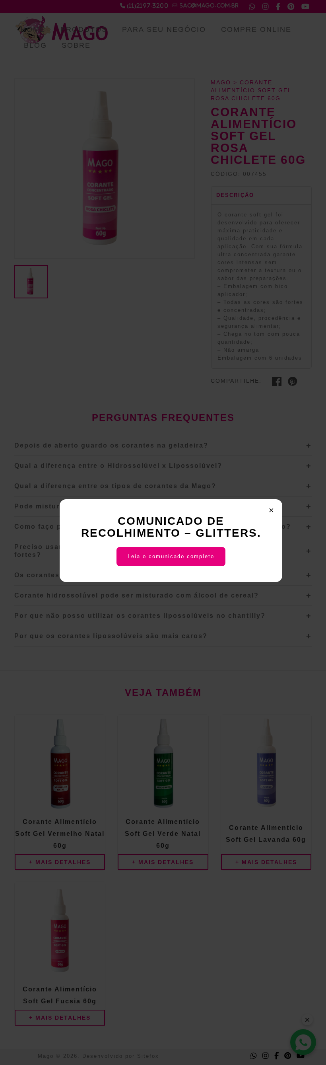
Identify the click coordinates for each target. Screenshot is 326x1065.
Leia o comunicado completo (171, 556)
